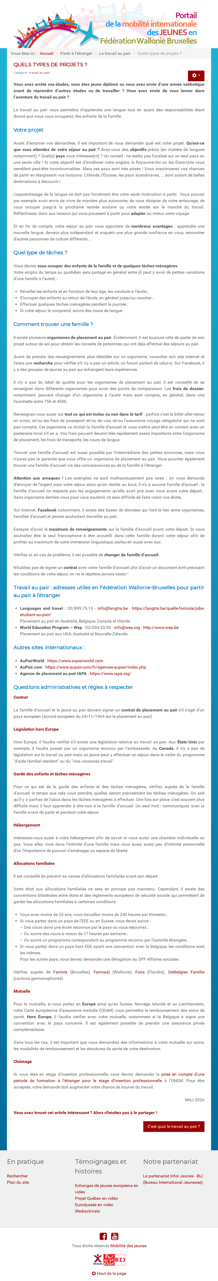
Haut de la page (111, 1273)
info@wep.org (127, 627)
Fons (141, 972)
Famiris (61, 972)
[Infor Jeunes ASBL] (97, 1259)
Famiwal (102, 972)
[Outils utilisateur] (196, 76)
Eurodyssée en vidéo (94, 1204)
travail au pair (39, 73)
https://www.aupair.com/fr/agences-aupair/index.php (95, 667)
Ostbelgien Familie (186, 972)
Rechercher (17, 1175)
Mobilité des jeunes (128, 1245)
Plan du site (18, 1182)
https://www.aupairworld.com (75, 660)
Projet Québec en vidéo (96, 1198)
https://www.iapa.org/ (110, 673)
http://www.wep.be (161, 627)
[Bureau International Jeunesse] (109, 1259)
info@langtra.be (113, 608)
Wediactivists (87, 1211)
